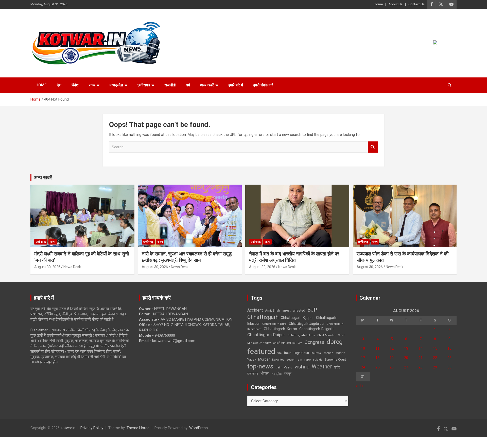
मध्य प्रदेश (276, 374)
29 (435, 367)
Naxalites (278, 359)
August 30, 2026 (47, 267)
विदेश (75, 85)
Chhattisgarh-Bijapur (297, 318)
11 (377, 348)
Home (378, 4)
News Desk (72, 267)
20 (406, 357)
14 (421, 348)
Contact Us (416, 4)
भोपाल (264, 373)
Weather (322, 366)
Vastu (288, 367)
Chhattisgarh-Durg (274, 324)
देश (59, 85)
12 (392, 348)
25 (377, 367)
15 (435, 348)
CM (300, 343)
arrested (299, 310)
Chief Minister (326, 335)
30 (449, 367)
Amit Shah (272, 310)
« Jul (359, 386)
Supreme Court (335, 359)
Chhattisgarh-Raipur (266, 334)
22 (435, 357)
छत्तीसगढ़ (143, 85)
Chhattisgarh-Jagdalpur (306, 323)
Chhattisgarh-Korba (280, 329)
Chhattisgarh (263, 317)
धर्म (188, 85)
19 (392, 357)
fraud (287, 353)
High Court (301, 353)
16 (449, 348)
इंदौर (337, 367)
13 (406, 348)
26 (392, 367)
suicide (317, 359)
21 (421, 357)
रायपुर (287, 373)
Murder (264, 359)
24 (363, 367)
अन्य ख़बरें (43, 177)
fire (279, 353)
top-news (260, 366)
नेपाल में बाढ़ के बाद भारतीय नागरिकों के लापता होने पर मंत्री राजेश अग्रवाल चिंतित (294, 257)
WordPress (198, 428)
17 (363, 357)
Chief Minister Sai (284, 343)
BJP (312, 310)
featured (261, 351)
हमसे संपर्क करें (263, 85)
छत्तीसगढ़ (252, 374)
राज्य (92, 85)
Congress (314, 342)
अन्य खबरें (207, 85)
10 (363, 348)
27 (406, 367)
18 (377, 357)
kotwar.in (68, 428)
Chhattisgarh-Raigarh (316, 329)
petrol (290, 359)
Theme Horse (138, 428)
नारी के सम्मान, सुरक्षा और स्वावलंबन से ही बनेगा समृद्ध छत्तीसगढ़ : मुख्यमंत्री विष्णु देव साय (187, 257)
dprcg (335, 341)
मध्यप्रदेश (116, 85)
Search (373, 147)
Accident (255, 310)
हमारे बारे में (235, 85)
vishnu (301, 367)
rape (307, 359)
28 (421, 367)
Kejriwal (316, 353)
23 (449, 357)
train (279, 367)
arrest (286, 310)
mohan (328, 353)
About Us (396, 4)
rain (299, 359)
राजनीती (170, 85)
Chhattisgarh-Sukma (301, 335)
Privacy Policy (91, 428)
